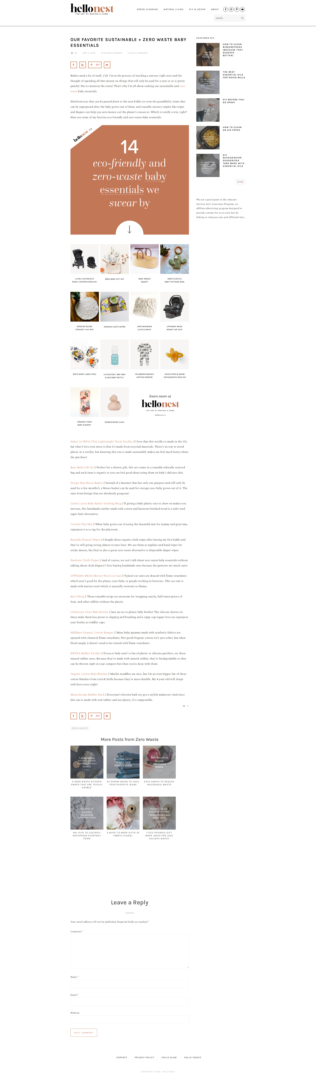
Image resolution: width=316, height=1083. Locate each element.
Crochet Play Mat (81, 524)
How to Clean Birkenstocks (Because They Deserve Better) (233, 50)
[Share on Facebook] (73, 65)
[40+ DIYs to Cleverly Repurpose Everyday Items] (86, 829)
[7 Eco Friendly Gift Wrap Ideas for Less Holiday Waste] (159, 829)
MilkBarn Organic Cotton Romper (92, 633)
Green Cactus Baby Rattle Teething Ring (95, 503)
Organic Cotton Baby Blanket (88, 674)
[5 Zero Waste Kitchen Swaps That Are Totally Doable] (86, 778)
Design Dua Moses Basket (86, 483)
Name (74, 977)
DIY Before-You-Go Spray (234, 101)
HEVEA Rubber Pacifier (85, 653)
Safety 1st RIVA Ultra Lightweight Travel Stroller (101, 441)
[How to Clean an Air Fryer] (208, 138)
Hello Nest (98, 9)
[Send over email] (107, 65)
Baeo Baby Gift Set (82, 467)
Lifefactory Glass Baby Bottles (89, 612)
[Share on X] (82, 65)
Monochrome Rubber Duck (87, 695)
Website (74, 1013)
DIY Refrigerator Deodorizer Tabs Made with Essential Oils (234, 160)
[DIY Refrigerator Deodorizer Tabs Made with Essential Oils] (208, 166)
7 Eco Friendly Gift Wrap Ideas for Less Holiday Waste (159, 835)
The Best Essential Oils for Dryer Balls (234, 75)
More (240, 181)
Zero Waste (80, 728)
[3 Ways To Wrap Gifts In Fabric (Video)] (123, 829)
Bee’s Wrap (77, 596)
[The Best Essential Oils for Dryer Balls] (208, 83)
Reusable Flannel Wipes (85, 540)
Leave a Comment (138, 53)
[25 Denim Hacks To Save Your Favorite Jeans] (123, 778)
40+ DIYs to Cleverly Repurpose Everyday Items (87, 835)
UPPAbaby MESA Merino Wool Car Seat (95, 576)
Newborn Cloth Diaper (84, 560)
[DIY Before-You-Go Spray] (208, 110)
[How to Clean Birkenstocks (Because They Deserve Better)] (208, 55)
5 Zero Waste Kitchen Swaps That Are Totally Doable (87, 784)
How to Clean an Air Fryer (232, 128)
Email (74, 995)
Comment (76, 931)
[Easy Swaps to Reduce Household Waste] (159, 778)
